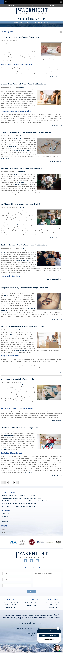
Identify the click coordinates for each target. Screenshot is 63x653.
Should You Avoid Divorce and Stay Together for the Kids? (18, 506)
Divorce (20, 40)
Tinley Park (18, 617)
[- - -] (2, 2)
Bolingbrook (25, 618)
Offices (53, 5)
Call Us (11, 5)
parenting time (12, 146)
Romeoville (6, 617)
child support (29, 472)
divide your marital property (21, 150)
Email (32, 5)
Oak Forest (24, 617)
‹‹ (2, 482)
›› (17, 482)
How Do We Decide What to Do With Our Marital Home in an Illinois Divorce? (24, 501)
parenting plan (21, 182)
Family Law (22, 171)
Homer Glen (31, 617)
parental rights (8, 435)
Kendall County (21, 615)
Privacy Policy (29, 628)
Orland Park (43, 615)
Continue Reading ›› (56, 77)
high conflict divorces (22, 260)
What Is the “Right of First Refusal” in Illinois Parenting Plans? (20, 503)
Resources (20, 628)
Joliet (55, 617)
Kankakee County (9, 615)
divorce (3, 45)
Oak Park (37, 22)
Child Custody (6, 516)
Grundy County (55, 614)
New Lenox (54, 615)
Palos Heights (42, 617)
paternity (4, 449)
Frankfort (48, 615)
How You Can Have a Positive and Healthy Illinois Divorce (18, 495)
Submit (31, 591)
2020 (3, 529)
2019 (3, 532)
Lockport (36, 617)
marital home (5, 158)
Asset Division (6, 513)
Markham (31, 618)
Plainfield (18, 618)
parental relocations (20, 350)
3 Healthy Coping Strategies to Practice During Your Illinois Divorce (21, 498)
